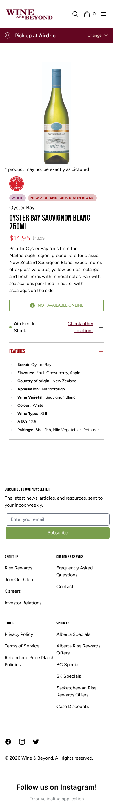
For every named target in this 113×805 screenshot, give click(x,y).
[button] (104, 14)
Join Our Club (19, 579)
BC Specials (69, 664)
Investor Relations (23, 603)
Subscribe (58, 532)
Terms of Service (22, 646)
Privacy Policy (19, 634)
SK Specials (69, 676)
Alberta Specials (73, 634)
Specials (63, 623)
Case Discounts (73, 706)
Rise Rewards (18, 568)
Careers (13, 591)
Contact (65, 586)
